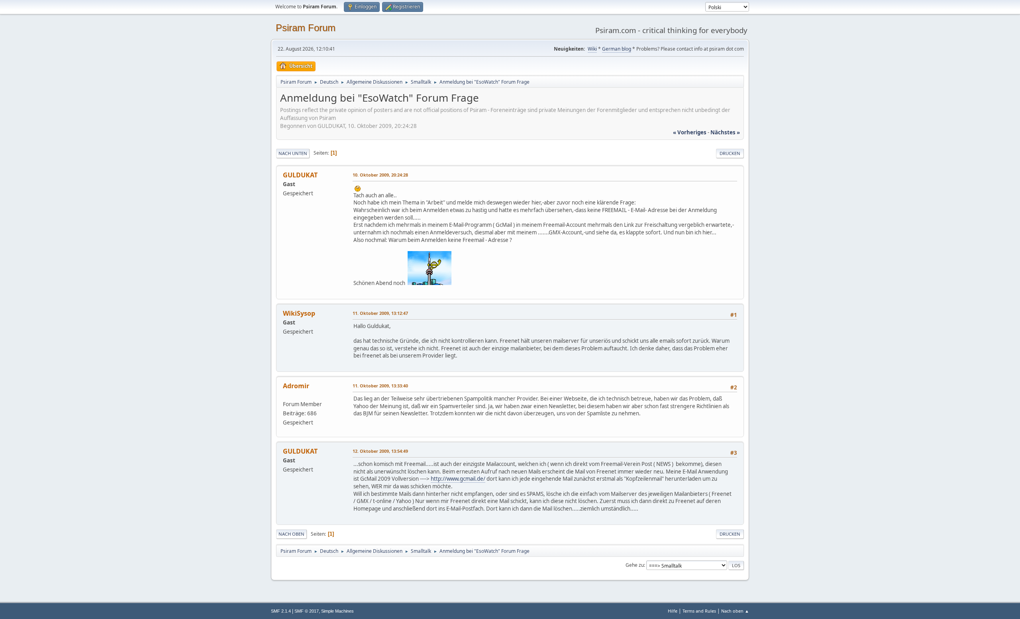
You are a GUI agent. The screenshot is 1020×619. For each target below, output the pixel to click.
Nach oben (291, 534)
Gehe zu (635, 565)
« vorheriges (689, 132)
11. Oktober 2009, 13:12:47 (380, 313)
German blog (616, 48)
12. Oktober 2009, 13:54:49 (380, 451)
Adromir (296, 385)
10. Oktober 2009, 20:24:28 (380, 175)
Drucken (730, 153)
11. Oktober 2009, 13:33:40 (380, 386)
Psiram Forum (305, 27)
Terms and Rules (699, 611)
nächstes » (725, 132)
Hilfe (672, 611)
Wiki (592, 48)
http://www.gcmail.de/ (458, 478)
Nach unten (293, 153)
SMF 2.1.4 (281, 611)
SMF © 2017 (306, 611)
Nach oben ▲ (735, 611)
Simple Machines (337, 611)
